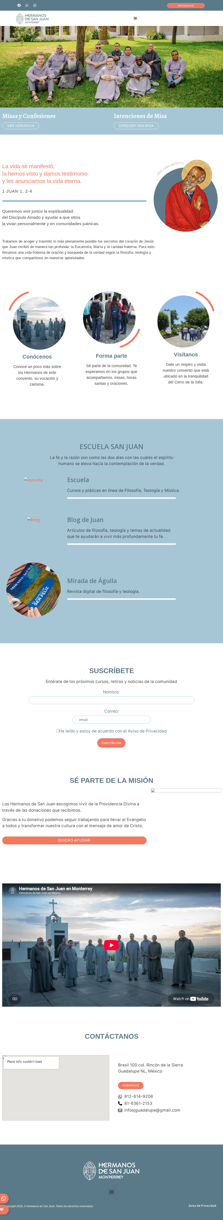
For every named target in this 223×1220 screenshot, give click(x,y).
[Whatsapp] (27, 5)
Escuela (78, 480)
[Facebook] (19, 5)
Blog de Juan (85, 519)
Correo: (111, 711)
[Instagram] (34, 5)
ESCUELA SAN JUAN (111, 446)
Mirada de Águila (92, 581)
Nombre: (111, 692)
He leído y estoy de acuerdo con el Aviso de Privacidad (113, 731)
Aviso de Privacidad (202, 1206)
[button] (135, 18)
